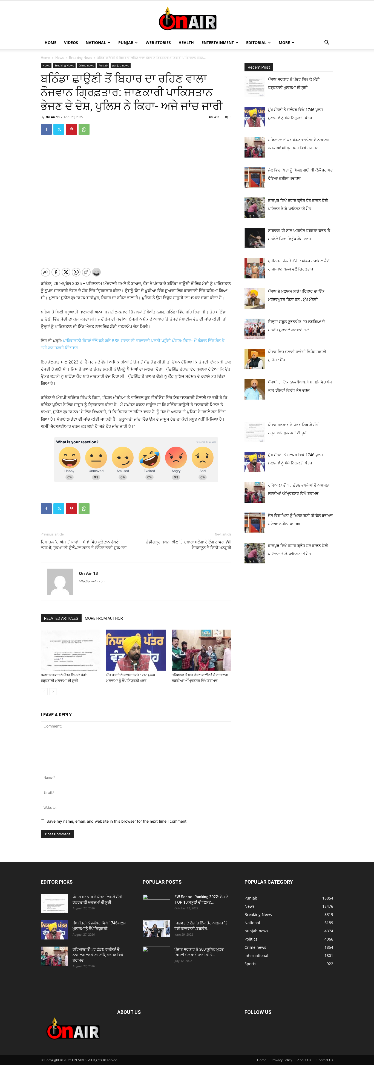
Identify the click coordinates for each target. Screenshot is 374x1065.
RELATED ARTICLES (61, 618)
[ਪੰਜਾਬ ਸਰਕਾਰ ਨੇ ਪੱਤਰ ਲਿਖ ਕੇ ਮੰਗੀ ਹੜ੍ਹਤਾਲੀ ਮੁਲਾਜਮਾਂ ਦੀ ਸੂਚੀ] (70, 650)
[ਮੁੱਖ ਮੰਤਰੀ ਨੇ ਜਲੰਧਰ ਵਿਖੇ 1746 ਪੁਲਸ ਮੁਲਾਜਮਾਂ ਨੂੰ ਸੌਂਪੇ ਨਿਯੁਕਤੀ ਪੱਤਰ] (136, 650)
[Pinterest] (71, 129)
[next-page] (53, 691)
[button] (326, 43)
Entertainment (218, 42)
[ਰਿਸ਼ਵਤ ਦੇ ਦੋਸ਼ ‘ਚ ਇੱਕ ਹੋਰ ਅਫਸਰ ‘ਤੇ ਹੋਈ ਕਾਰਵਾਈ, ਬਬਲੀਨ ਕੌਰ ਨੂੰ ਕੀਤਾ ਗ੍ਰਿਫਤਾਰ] (156, 928)
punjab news (120, 65)
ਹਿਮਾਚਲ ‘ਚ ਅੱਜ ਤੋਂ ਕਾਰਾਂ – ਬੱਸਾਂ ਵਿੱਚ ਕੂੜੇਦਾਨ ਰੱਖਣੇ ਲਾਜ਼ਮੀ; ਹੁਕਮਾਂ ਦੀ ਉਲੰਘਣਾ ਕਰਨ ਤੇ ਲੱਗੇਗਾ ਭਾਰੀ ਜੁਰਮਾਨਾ (83, 545)
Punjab (125, 42)
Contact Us (325, 1060)
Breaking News (80, 57)
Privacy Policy (282, 1060)
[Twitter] (58, 129)
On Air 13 (52, 117)
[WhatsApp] (84, 129)
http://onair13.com (92, 581)
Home (50, 42)
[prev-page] (44, 691)
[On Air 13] (187, 18)
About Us (304, 1060)
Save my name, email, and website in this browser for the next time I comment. (117, 821)
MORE (284, 42)
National (96, 42)
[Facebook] (46, 129)
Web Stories (158, 42)
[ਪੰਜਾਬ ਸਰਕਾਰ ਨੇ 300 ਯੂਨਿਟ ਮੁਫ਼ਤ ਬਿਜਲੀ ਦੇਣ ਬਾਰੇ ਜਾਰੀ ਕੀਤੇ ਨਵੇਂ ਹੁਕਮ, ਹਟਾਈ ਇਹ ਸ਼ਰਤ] (156, 955)
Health (186, 42)
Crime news (86, 65)
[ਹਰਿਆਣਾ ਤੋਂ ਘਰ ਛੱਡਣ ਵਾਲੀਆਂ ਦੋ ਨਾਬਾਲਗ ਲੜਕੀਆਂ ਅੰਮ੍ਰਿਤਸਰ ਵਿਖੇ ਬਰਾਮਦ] (201, 650)
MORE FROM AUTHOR (104, 618)
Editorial (256, 42)
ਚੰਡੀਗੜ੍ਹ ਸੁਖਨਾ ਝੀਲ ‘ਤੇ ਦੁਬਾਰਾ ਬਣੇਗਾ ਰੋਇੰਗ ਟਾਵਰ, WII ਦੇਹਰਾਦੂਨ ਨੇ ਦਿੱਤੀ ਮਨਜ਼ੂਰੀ (188, 545)
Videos (71, 42)
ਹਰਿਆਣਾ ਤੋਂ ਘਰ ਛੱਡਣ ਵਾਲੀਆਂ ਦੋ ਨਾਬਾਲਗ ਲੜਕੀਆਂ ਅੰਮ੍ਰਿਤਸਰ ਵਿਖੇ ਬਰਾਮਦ (98, 954)
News (59, 57)
